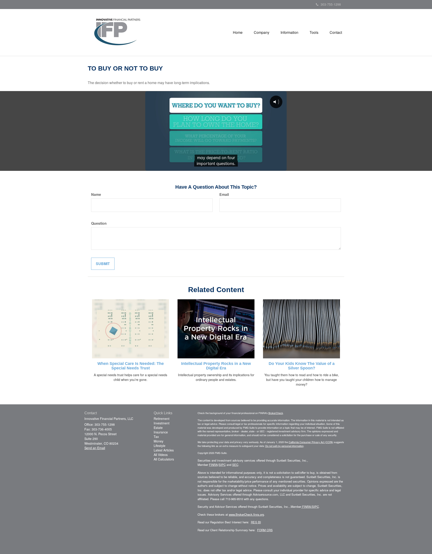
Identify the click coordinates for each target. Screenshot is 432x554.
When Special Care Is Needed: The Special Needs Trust (130, 365)
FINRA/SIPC (310, 506)
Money (158, 441)
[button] (261, 32)
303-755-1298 (331, 4)
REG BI (256, 522)
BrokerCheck (275, 413)
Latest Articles (164, 450)
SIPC (222, 464)
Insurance (161, 432)
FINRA (213, 464)
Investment (161, 423)
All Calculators (164, 459)
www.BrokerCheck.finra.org (246, 514)
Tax (156, 436)
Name (96, 194)
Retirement (161, 418)
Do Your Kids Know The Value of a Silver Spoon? (302, 365)
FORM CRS (265, 530)
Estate (158, 427)
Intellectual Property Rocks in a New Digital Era (216, 365)
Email (224, 194)
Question (99, 223)
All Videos (161, 454)
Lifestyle (159, 445)
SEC (235, 464)
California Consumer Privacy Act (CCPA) (311, 442)
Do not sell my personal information (284, 446)
